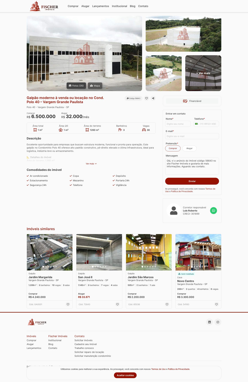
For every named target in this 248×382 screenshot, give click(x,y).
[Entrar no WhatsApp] (213, 210)
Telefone (199, 118)
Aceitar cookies (125, 375)
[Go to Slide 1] (43, 267)
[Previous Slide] (30, 252)
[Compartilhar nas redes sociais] (153, 98)
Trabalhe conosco (84, 348)
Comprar (73, 6)
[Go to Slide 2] (45, 266)
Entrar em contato (176, 113)
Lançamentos (100, 6)
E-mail (170, 131)
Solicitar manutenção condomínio (92, 355)
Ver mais (90, 163)
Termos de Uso (158, 369)
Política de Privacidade (182, 191)
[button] (49, 252)
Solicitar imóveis (83, 340)
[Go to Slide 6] (56, 266)
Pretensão (172, 143)
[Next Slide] (69, 252)
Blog (132, 6)
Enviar (192, 181)
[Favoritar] (146, 98)
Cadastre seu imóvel (85, 344)
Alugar (85, 6)
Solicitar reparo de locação (89, 352)
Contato (143, 6)
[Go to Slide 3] (48, 266)
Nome (169, 118)
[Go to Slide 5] (53, 266)
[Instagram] (217, 322)
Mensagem (172, 155)
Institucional (119, 6)
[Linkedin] (209, 322)
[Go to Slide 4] (51, 266)
